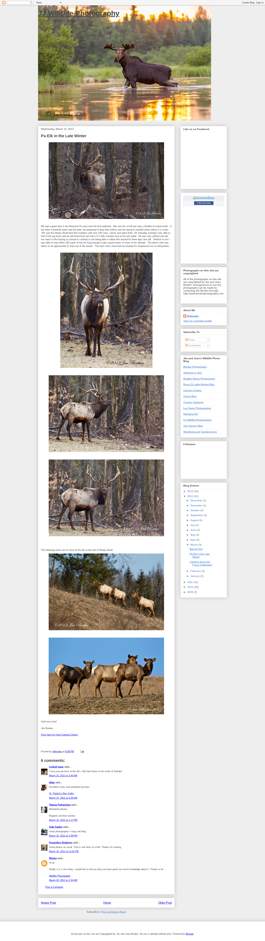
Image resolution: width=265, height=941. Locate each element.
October (195, 510)
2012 (190, 496)
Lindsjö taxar (56, 766)
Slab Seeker (55, 827)
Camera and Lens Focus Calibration (201, 563)
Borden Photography (195, 366)
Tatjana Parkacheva (59, 804)
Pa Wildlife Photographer (197, 419)
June (193, 529)
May (193, 534)
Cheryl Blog (189, 396)
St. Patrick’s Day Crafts (61, 793)
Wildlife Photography (59, 876)
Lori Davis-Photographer (197, 408)
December (196, 500)
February (196, 571)
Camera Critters (192, 390)
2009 (190, 592)
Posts (191, 339)
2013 (190, 491)
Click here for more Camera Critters (59, 734)
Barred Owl (196, 549)
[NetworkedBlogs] (204, 197)
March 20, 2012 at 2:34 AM (63, 880)
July (193, 525)
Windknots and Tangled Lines (200, 431)
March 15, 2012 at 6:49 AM (63, 798)
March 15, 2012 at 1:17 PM (63, 820)
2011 (190, 582)
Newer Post (48, 902)
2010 (190, 587)
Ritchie (53, 858)
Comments (194, 345)
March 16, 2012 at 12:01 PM (64, 851)
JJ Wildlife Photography (78, 13)
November (196, 505)
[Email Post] (81, 751)
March (194, 544)
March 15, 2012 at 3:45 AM (63, 775)
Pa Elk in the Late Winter (200, 555)
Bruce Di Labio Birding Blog (199, 384)
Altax (52, 782)
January (195, 576)
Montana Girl (190, 414)
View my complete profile (197, 320)
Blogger (189, 934)
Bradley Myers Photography (199, 378)
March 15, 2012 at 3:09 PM (63, 835)
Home (107, 902)
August (194, 520)
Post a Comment (54, 887)
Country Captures (193, 402)
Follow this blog (203, 203)
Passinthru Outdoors (60, 842)
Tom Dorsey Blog (193, 425)
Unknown (193, 316)
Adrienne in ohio (192, 372)
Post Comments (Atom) (113, 912)
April (193, 539)
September (197, 515)
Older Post (165, 902)
